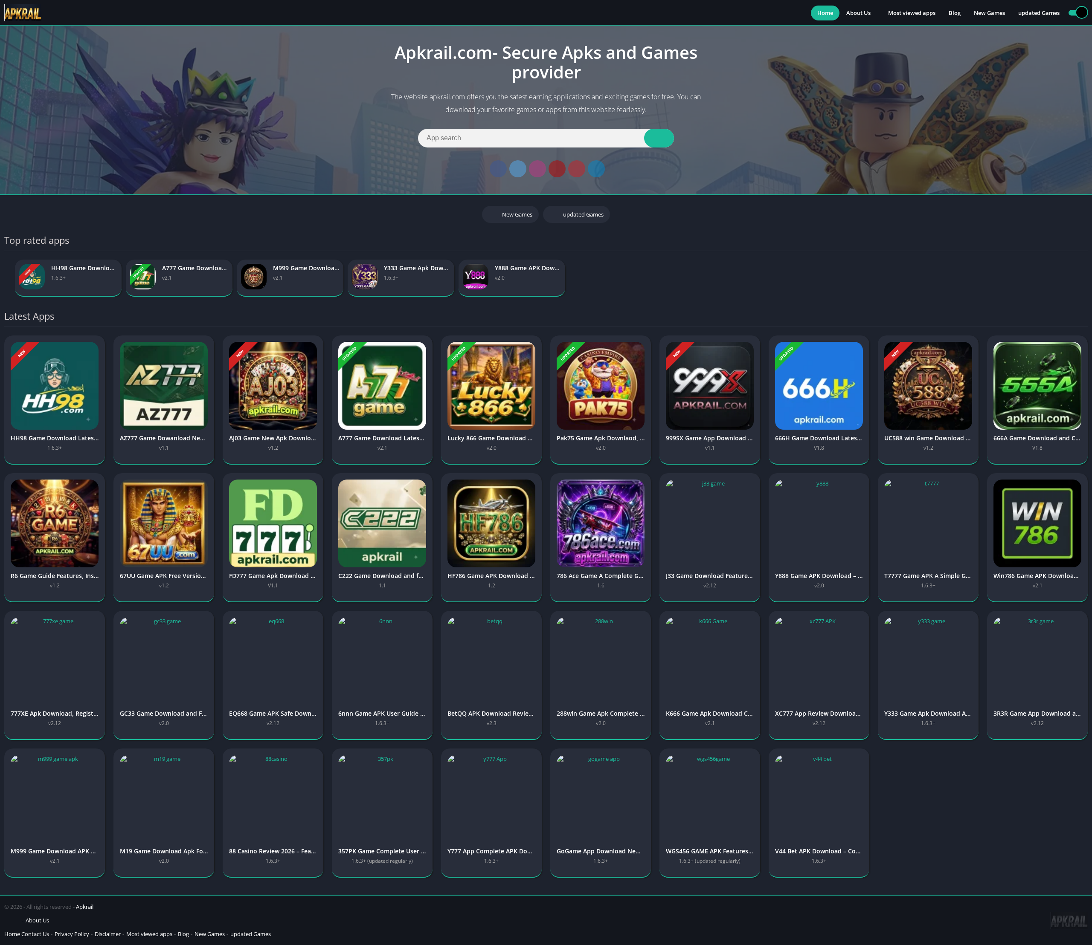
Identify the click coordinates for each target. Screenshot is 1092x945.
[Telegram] (596, 168)
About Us (858, 13)
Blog (955, 13)
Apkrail (84, 906)
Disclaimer (108, 934)
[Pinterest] (576, 168)
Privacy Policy (72, 934)
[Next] (1085, 278)
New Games (989, 13)
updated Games (1039, 13)
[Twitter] (517, 168)
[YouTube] (557, 168)
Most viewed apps (911, 13)
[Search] (659, 138)
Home (825, 13)
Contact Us (35, 934)
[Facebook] (498, 168)
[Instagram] (537, 168)
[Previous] (6, 278)
